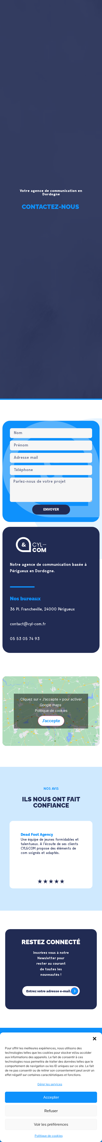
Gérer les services (49, 1084)
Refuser (51, 1111)
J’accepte (51, 720)
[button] (94, 1038)
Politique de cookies (49, 1136)
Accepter (51, 1097)
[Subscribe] (74, 991)
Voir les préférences (51, 1124)
